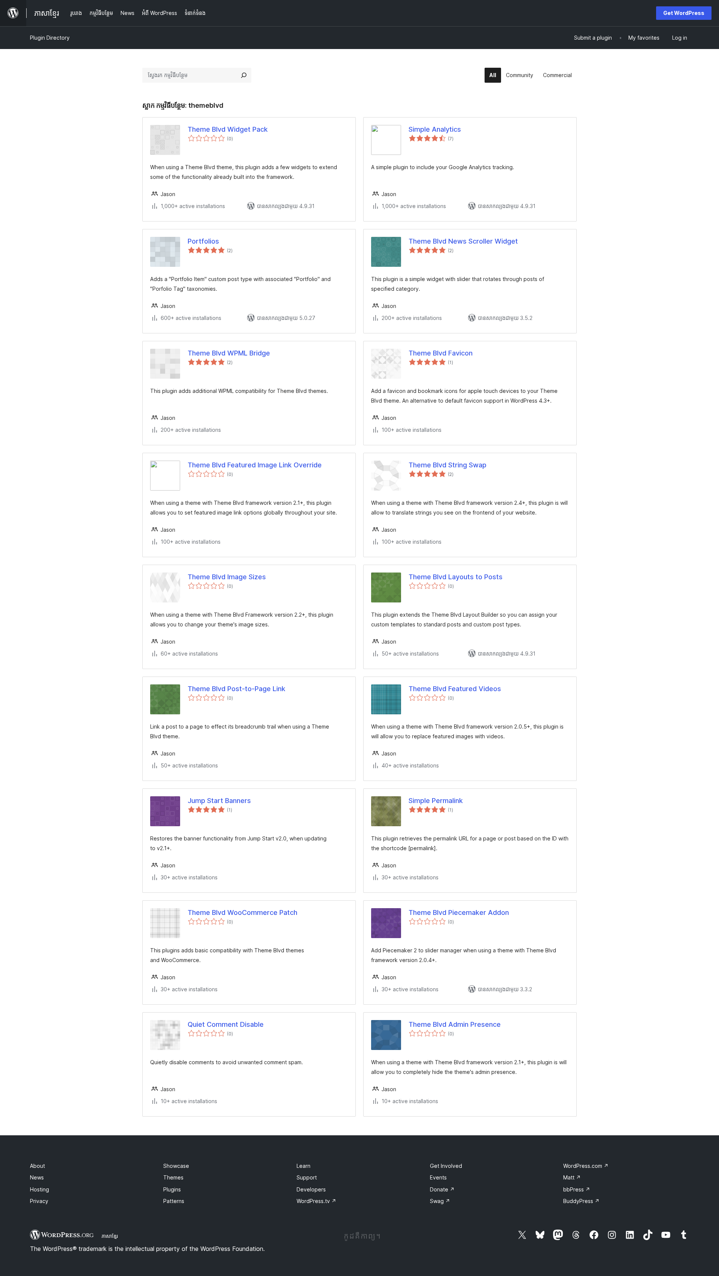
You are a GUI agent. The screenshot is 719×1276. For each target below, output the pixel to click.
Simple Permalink (436, 801)
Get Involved (446, 1166)
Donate (442, 1189)
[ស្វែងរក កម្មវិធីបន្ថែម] (243, 75)
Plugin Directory (50, 37)
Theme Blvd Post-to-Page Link (236, 689)
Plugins (172, 1189)
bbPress (576, 1189)
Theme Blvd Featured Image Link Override (255, 465)
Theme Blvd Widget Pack (228, 129)
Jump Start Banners (219, 801)
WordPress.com (586, 1166)
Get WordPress (683, 13)
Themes (173, 1177)
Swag (440, 1201)
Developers (311, 1189)
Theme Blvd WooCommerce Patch (242, 912)
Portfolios (203, 241)
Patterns (173, 1201)
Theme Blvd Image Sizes (227, 577)
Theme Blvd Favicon (441, 353)
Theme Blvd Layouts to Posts (456, 577)
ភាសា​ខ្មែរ (109, 1236)
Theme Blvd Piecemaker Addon (459, 912)
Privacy (39, 1201)
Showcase (176, 1166)
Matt (572, 1177)
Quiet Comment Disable (226, 1024)
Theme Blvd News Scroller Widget (463, 241)
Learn (303, 1166)
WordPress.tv (316, 1201)
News (37, 1177)
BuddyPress (581, 1201)
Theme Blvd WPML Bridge (229, 353)
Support (307, 1177)
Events (438, 1177)
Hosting (39, 1189)
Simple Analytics (435, 129)
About (37, 1166)
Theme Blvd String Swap (447, 465)
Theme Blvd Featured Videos (455, 689)
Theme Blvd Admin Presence (455, 1024)
